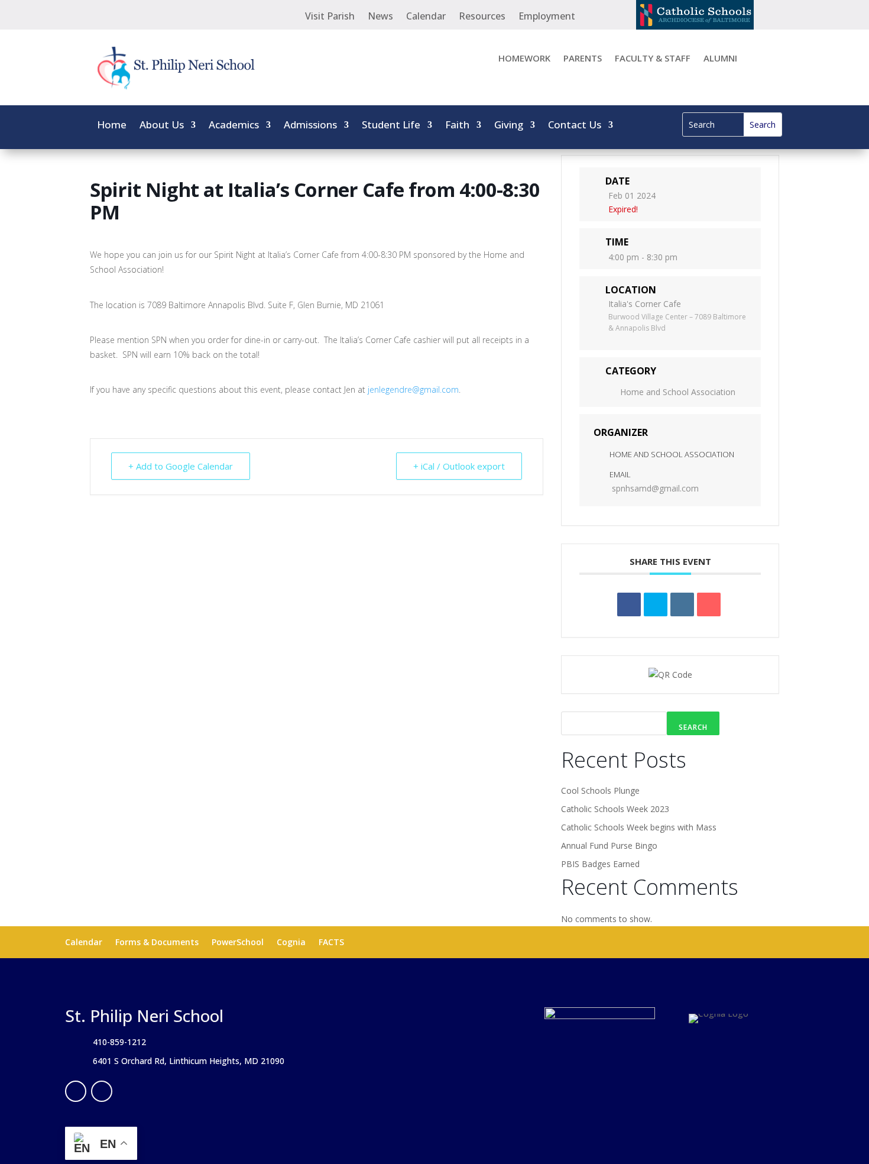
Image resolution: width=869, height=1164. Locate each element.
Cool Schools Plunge (600, 790)
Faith (457, 126)
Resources (482, 17)
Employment (546, 17)
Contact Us (574, 126)
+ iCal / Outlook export (459, 466)
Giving (508, 126)
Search (693, 727)
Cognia (291, 943)
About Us (162, 126)
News (380, 17)
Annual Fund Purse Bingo (609, 845)
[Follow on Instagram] (101, 1091)
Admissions (310, 126)
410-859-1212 (119, 1041)
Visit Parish (330, 17)
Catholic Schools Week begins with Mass (638, 827)
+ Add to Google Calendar (180, 466)
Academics (234, 126)
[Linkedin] (682, 604)
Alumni (720, 59)
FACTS (331, 943)
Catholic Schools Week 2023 (615, 808)
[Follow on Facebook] (75, 1091)
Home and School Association (677, 391)
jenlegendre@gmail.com (413, 389)
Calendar (426, 17)
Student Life (391, 126)
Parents (582, 59)
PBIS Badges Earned (600, 863)
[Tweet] (655, 604)
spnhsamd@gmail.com (655, 488)
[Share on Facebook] (629, 604)
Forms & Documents (157, 943)
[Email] (709, 604)
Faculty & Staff (652, 59)
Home (112, 126)
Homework (524, 59)
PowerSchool (238, 943)
